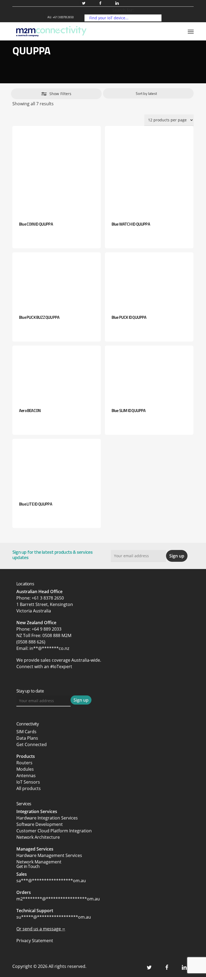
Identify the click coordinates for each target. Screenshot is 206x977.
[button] (191, 31)
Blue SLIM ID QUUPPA (129, 410)
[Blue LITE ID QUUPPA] (56, 466)
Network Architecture (38, 837)
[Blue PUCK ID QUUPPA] (149, 280)
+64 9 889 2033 (46, 629)
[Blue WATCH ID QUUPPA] (149, 170)
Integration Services (36, 811)
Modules (25, 769)
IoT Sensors (28, 782)
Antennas (26, 775)
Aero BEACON (30, 410)
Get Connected (31, 744)
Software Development (39, 824)
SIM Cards (27, 731)
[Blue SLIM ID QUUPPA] (149, 373)
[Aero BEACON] (56, 373)
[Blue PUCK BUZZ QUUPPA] (56, 280)
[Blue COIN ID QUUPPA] (56, 170)
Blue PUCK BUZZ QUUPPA (39, 317)
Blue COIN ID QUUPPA (36, 224)
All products (28, 788)
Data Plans (27, 738)
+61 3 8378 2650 (48, 598)
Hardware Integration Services (47, 818)
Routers (24, 762)
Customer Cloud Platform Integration (54, 830)
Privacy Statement (34, 940)
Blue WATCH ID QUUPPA (131, 224)
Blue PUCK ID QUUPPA (129, 317)
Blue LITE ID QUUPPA (35, 504)
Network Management (38, 861)
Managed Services (34, 849)
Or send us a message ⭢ (40, 928)
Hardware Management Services (49, 855)
